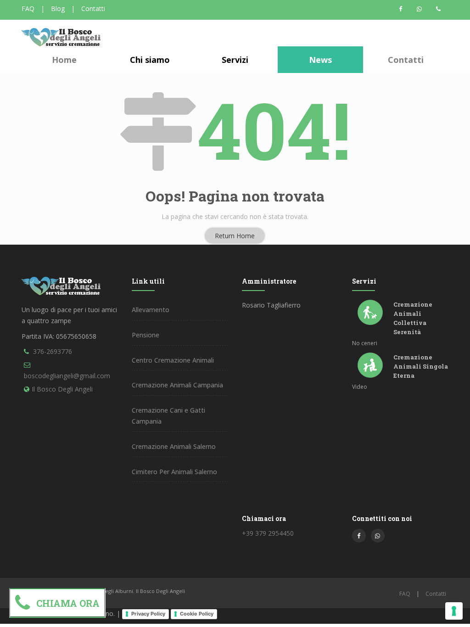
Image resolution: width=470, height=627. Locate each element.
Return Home (235, 235)
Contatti (93, 8)
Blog (58, 8)
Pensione (145, 334)
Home (64, 59)
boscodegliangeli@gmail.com (67, 375)
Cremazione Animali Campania (177, 385)
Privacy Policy (148, 613)
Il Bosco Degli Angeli (62, 389)
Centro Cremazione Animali (173, 360)
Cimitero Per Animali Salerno (174, 471)
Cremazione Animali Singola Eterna (420, 366)
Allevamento (150, 309)
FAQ (28, 8)
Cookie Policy (196, 613)
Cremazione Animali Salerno (174, 446)
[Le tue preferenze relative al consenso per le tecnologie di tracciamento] (454, 611)
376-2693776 (52, 351)
